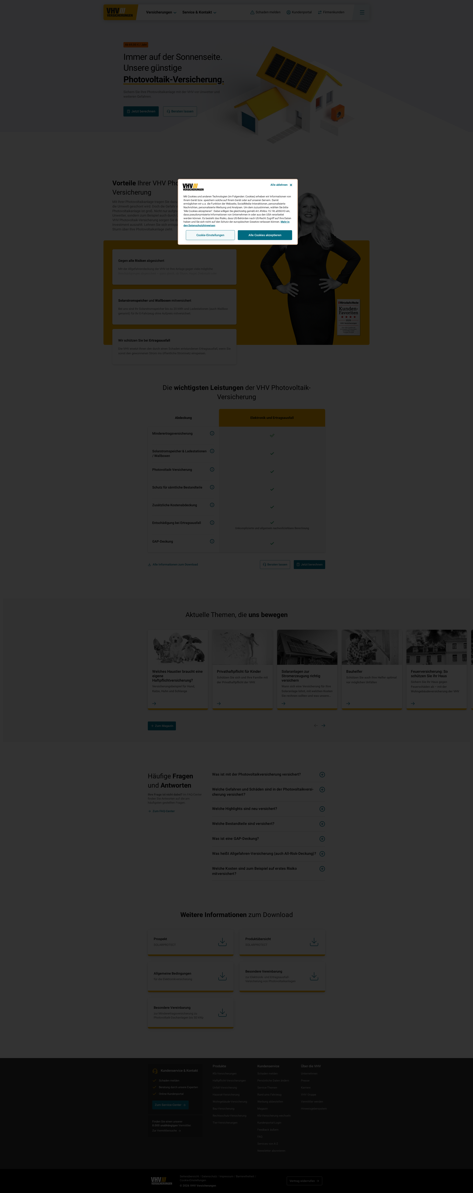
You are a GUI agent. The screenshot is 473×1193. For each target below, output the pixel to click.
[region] (238, 212)
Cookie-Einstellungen (210, 235)
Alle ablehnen (278, 184)
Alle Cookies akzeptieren (265, 235)
